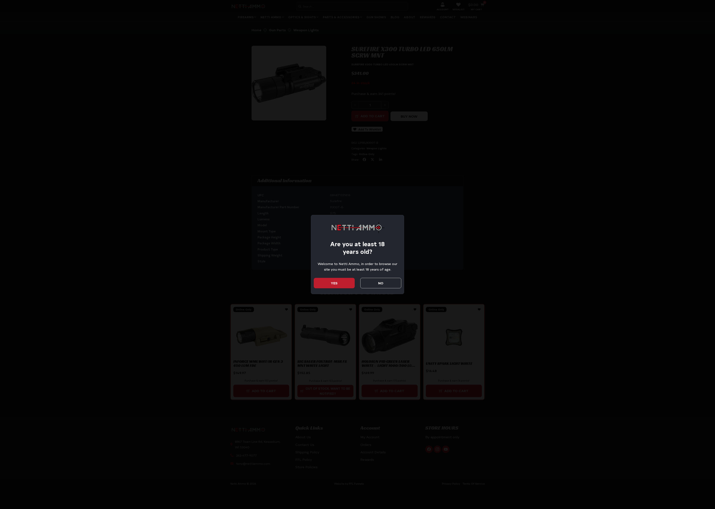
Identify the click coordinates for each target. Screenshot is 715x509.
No (380, 283)
